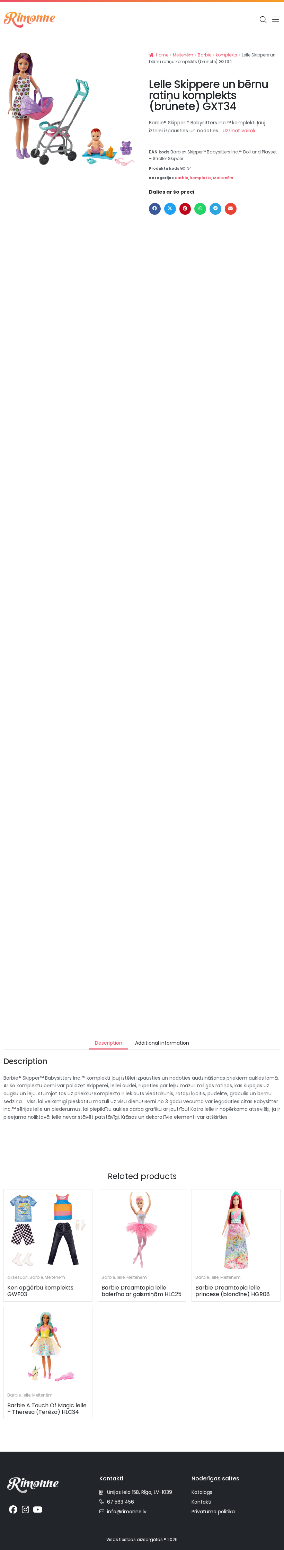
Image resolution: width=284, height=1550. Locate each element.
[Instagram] (25, 1509)
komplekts (226, 55)
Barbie (204, 55)
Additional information (162, 1042)
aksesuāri (17, 1277)
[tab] (108, 1043)
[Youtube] (38, 1509)
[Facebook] (13, 1509)
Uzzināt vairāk (239, 130)
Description (108, 1042)
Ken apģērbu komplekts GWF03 (40, 1291)
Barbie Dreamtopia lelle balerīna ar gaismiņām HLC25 (141, 1291)
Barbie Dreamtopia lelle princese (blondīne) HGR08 (232, 1291)
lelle (121, 1277)
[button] (275, 20)
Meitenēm (183, 55)
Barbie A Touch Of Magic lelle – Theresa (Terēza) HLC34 (47, 1408)
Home (162, 55)
